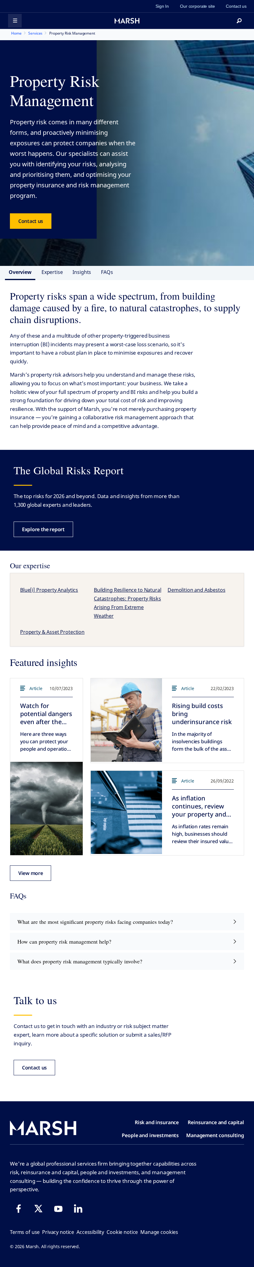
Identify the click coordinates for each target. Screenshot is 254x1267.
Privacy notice (58, 1232)
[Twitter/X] (38, 1208)
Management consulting (215, 1135)
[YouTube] (58, 1208)
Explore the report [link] (43, 529)
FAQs (107, 272)
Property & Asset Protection (52, 632)
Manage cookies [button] (159, 1232)
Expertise (52, 272)
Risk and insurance (157, 1122)
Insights (81, 272)
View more (30, 873)
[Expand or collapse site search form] (239, 21)
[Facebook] (18, 1208)
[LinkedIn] (78, 1208)
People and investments (150, 1135)
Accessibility (90, 1232)
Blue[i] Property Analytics (49, 590)
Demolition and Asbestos (197, 590)
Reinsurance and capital (216, 1122)
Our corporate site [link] (197, 6)
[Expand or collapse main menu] (15, 21)
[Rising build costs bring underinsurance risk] (126, 720)
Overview (20, 272)
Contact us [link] (236, 6)
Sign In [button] (162, 6)
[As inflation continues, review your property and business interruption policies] (126, 812)
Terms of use (25, 1232)
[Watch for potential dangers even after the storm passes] (46, 808)
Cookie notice (122, 1232)
